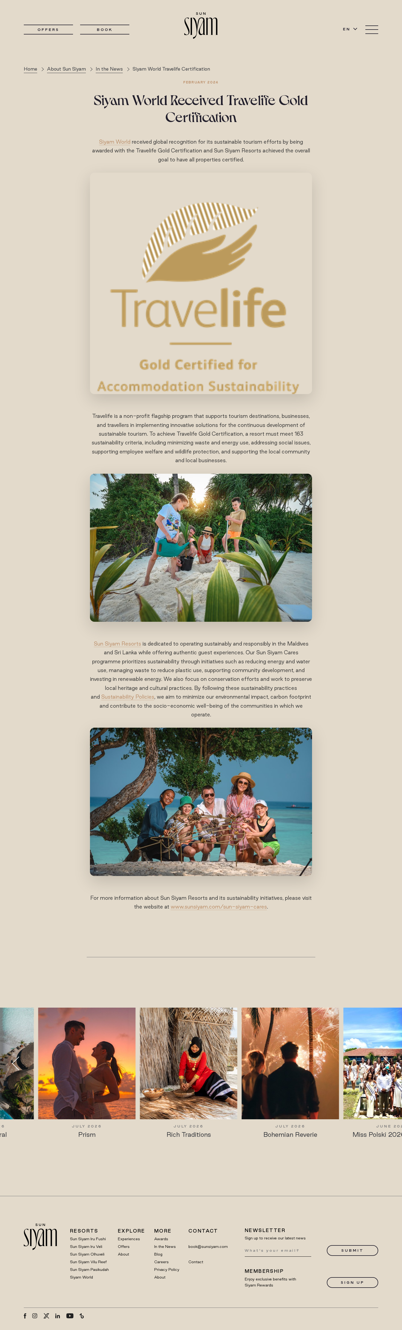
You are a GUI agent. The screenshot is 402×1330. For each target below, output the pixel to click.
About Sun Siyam (66, 68)
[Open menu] (371, 29)
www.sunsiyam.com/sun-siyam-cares (219, 907)
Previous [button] (19, 1063)
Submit (352, 1250)
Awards (161, 1239)
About (123, 1254)
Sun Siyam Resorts (117, 644)
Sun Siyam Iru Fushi (88, 1239)
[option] (99, 1073)
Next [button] (383, 1063)
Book (105, 29)
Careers (161, 1262)
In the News (109, 68)
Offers (48, 29)
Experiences (129, 1239)
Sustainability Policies (127, 697)
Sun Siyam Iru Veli (86, 1246)
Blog (158, 1254)
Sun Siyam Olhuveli (87, 1254)
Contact (195, 1262)
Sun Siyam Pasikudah (89, 1269)
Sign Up (352, 1282)
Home (30, 68)
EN (347, 29)
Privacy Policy (166, 1269)
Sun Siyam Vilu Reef (88, 1262)
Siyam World (114, 142)
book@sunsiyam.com (208, 1246)
